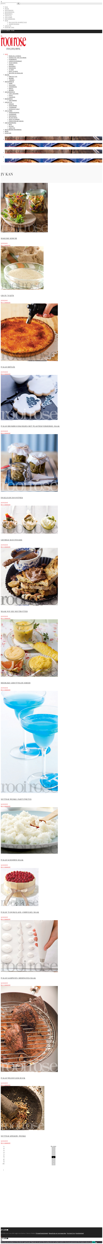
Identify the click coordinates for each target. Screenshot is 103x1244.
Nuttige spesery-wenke (13, 1136)
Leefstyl (8, 15)
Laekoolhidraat (15, 61)
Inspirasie (13, 116)
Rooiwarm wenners (13, 129)
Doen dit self (14, 109)
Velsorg (12, 85)
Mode (7, 8)
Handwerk (13, 105)
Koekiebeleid (80, 1233)
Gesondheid (9, 12)
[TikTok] (1, 1230)
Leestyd (8, 26)
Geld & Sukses (14, 119)
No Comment (5, 245)
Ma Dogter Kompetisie (18, 22)
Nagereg (12, 66)
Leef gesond (14, 93)
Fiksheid (12, 97)
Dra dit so (13, 76)
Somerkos (13, 59)
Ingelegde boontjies (12, 497)
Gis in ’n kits (7, 295)
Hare (11, 83)
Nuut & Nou (13, 71)
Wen (6, 20)
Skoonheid (9, 10)
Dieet (11, 95)
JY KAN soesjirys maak (12, 860)
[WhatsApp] (4, 1230)
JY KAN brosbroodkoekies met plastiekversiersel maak (30, 426)
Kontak (8, 133)
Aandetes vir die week (17, 57)
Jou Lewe (8, 17)
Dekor (11, 104)
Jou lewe (8, 111)
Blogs (11, 126)
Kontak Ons (9, 27)
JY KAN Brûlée (8, 367)
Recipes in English (16, 73)
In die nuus (13, 117)
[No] (96, 1242)
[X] (2, 1230)
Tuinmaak (12, 107)
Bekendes (9, 14)
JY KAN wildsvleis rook (13, 1078)
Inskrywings (14, 24)
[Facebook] (5, 1230)
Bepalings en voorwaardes (57, 1233)
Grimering (13, 86)
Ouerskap (12, 114)
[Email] (7, 1230)
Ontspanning (10, 19)
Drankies (12, 68)
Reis (10, 124)
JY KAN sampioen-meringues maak (18, 978)
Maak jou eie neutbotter (14, 611)
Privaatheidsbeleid (42, 1233)
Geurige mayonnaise (11, 540)
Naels (11, 88)
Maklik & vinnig (15, 56)
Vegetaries (13, 62)
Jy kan (11, 69)
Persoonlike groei (16, 121)
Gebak (11, 64)
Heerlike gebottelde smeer (15, 683)
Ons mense (13, 100)
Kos (6, 7)
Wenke (11, 78)
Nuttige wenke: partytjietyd (16, 799)
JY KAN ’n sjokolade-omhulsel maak (20, 912)
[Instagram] (6, 1230)
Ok (94, 1242)
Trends (11, 80)
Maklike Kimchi (9, 238)
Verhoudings (14, 112)
